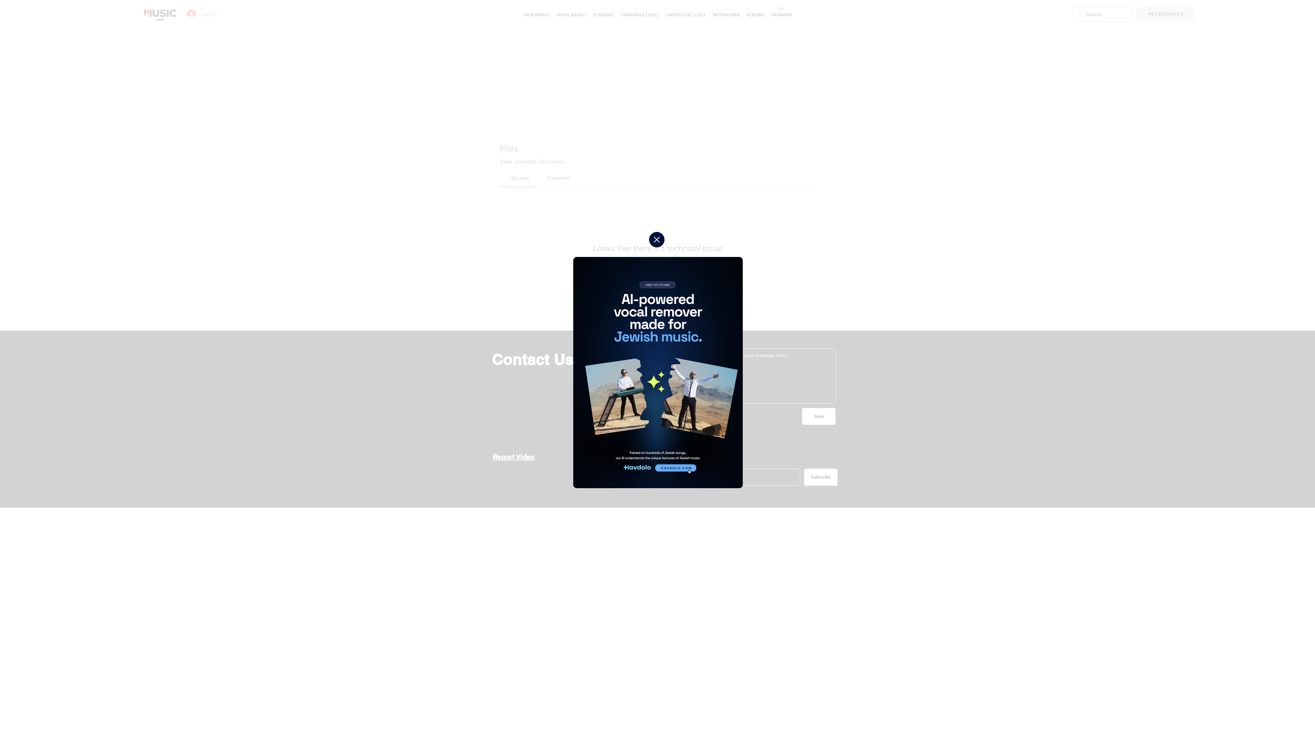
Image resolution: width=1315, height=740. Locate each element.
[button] (657, 239)
